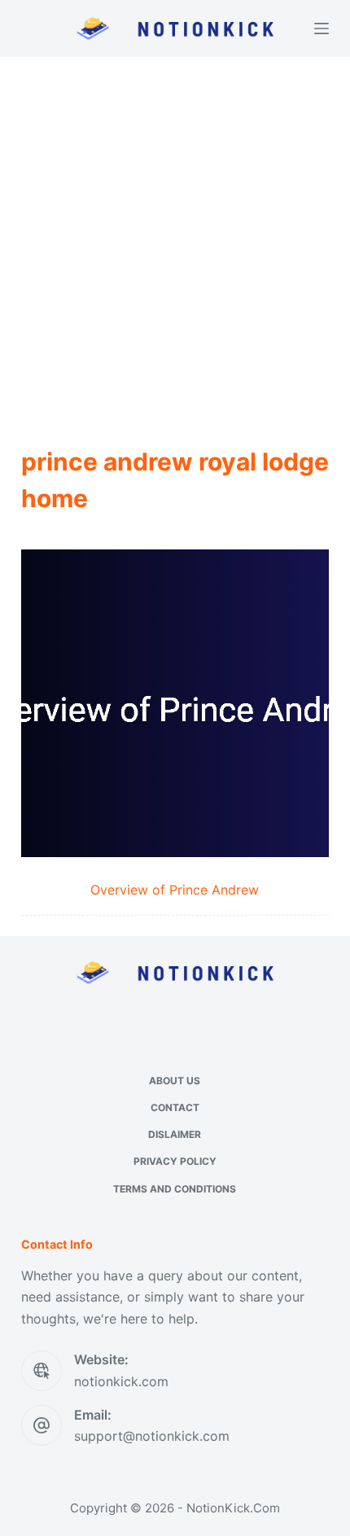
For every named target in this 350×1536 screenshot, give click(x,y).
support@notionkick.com (152, 1436)
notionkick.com (121, 1381)
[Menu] (321, 28)
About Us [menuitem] (174, 1080)
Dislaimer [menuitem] (174, 1134)
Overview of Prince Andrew (174, 890)
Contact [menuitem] (175, 1107)
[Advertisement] (175, 240)
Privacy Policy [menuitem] (175, 1161)
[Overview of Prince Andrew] (175, 703)
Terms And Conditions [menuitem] (174, 1189)
